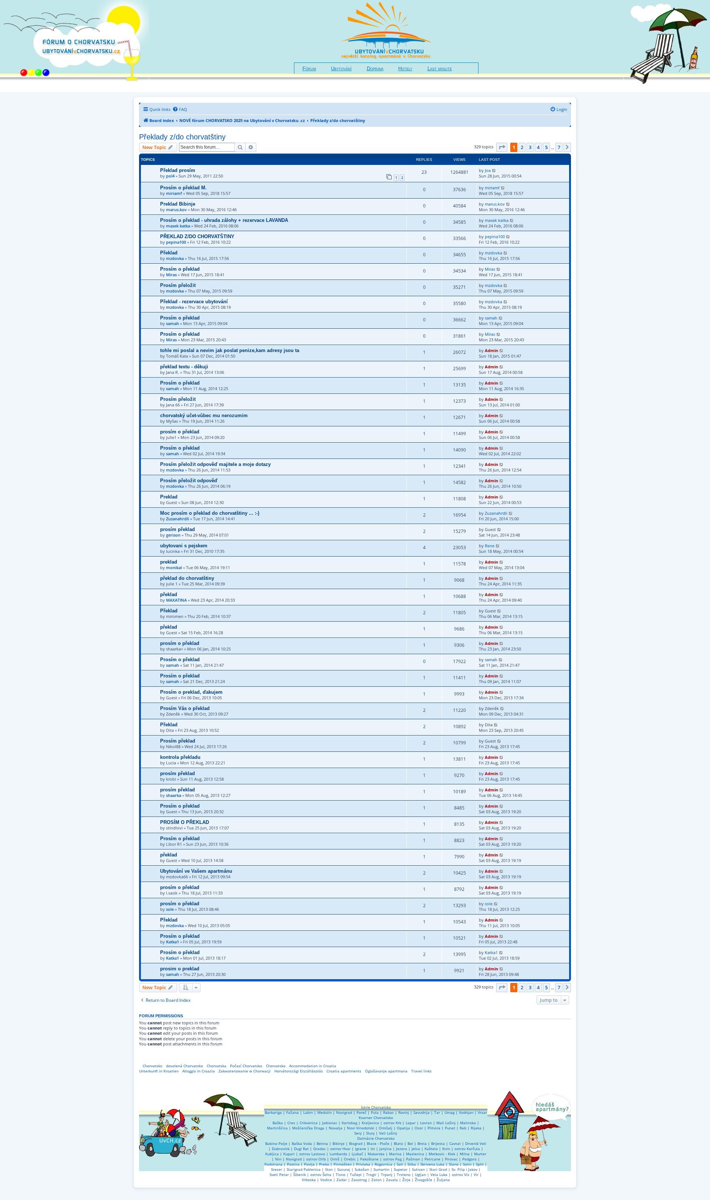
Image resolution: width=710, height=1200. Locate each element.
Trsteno (403, 1174)
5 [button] (546, 147)
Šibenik (299, 1174)
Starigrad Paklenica (304, 1169)
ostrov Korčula (467, 1148)
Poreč (361, 1112)
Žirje (406, 1179)
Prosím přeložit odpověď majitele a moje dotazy (215, 464)
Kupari (289, 1153)
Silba (412, 1164)
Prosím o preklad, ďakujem (191, 692)
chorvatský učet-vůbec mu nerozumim (204, 415)
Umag (449, 1112)
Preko (324, 1164)
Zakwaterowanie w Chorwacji (245, 1071)
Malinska (468, 1122)
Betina (322, 1143)
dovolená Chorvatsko (184, 1065)
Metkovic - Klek (442, 1153)
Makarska (376, 1153)
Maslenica (415, 1153)
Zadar (342, 1179)
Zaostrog (359, 1179)
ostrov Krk (392, 1122)
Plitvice (433, 1127)
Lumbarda (338, 1153)
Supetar (401, 1169)
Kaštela (431, 1148)
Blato (398, 1143)
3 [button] (530, 147)
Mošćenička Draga (308, 1127)
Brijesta (438, 1143)
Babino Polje (276, 1143)
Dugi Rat (301, 1148)
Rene (489, 545)
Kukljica (272, 1153)
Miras (171, 274)
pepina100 (176, 242)
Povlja (309, 1164)
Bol (410, 1143)
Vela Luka (438, 1174)
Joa (488, 170)
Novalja (335, 1127)
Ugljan (420, 1174)
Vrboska (309, 1179)
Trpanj (386, 1174)
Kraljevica (370, 1122)
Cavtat (455, 1143)
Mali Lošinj (446, 1122)
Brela (422, 1143)
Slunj (370, 1133)
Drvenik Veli (475, 1143)
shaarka (173, 795)
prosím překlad (177, 529)
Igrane (360, 1148)
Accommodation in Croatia (312, 1065)
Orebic (350, 1159)
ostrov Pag (392, 1159)
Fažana (292, 1112)
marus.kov (176, 209)
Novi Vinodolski (360, 1127)
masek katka (178, 226)
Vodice (326, 1179)
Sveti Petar (279, 1174)
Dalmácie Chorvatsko (376, 1138)
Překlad (169, 253)
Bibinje (338, 1143)
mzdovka (175, 258)
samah (172, 323)
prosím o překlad (179, 432)
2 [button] (522, 147)
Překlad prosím (177, 170)
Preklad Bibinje (177, 204)
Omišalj (385, 1127)
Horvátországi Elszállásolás (298, 1071)
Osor (419, 1127)
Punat (450, 1127)
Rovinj (403, 1112)
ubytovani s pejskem (183, 545)
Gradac (319, 1148)
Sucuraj (343, 1169)
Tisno (340, 1174)
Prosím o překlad (180, 269)
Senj (358, 1133)
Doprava (375, 68)
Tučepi (356, 1174)
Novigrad (344, 1112)
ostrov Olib (316, 1159)
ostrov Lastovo (312, 1153)
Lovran (426, 1122)
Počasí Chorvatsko (246, 1065)
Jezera (401, 1148)
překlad (168, 594)
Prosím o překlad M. (183, 187)
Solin (467, 1164)
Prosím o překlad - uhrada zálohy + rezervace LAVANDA (224, 220)
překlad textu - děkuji (184, 366)
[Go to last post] (494, 170)
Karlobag (349, 1122)
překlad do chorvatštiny (187, 578)
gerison (173, 535)
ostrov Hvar (340, 1148)
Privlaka (363, 1164)
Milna (465, 1153)
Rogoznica (383, 1164)
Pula (375, 1112)
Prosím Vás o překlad (185, 708)
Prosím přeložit (178, 285)
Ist (373, 1148)
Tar (437, 1112)
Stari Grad (438, 1169)
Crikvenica (309, 1122)
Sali (400, 1164)
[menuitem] (179, 109)
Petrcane (432, 1159)
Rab (463, 1127)
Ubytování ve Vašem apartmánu (196, 871)
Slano (454, 1164)
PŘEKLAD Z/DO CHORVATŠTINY (197, 236)
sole (170, 909)
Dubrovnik (281, 1148)
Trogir (371, 1174)
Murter (480, 1153)
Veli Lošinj (388, 1133)
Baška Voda (302, 1143)
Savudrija (421, 1112)
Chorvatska (216, 1065)
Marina (395, 1153)
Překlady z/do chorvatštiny (182, 137)
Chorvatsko (152, 1065)
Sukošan (362, 1169)
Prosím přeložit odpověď (188, 480)
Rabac (388, 1112)
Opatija (403, 1127)
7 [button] (559, 147)
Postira (293, 1164)
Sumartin (381, 1169)
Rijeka (476, 1127)
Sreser (276, 1169)
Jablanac (329, 1122)
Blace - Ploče (378, 1143)
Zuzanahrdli (177, 518)
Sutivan (418, 1169)
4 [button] (538, 147)
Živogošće (423, 1179)
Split (480, 1164)
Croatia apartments (344, 1071)
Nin (278, 1159)
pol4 (170, 176)
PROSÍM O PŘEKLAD (184, 822)
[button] (501, 147)
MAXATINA (176, 600)
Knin (446, 1148)
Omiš (334, 1159)
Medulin (324, 1112)
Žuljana (443, 1179)
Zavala (392, 1179)
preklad (168, 562)
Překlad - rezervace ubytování (194, 301)
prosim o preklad (179, 968)
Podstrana (273, 1164)
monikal (174, 567)
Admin (491, 350)
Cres (291, 1122)
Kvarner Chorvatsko (376, 1117)
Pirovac (451, 1159)
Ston (329, 1169)
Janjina (385, 1148)
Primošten (343, 1164)
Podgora (469, 1159)
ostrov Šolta (320, 1174)
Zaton (376, 1179)
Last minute (439, 68)
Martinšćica (277, 1127)
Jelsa (416, 1148)
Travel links (421, 1071)
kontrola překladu (180, 757)
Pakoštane (369, 1159)
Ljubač (357, 1153)
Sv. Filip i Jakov (464, 1169)
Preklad (169, 497)
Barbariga (273, 1112)
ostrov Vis (460, 1174)
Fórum (309, 68)
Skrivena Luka (432, 1164)
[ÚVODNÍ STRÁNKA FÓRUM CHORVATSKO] (74, 46)
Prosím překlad (177, 741)
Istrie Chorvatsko (376, 1107)
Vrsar (482, 1112)
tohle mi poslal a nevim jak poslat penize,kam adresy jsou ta (229, 350)
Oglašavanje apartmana (386, 1071)
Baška (278, 1122)
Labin (308, 1112)
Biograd (355, 1143)
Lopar (411, 1122)
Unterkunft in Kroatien (159, 1071)
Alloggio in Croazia (198, 1071)
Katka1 (172, 941)
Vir (476, 1174)
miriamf (174, 193)
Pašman (413, 1159)
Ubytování (341, 68)
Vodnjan (466, 1112)
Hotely (405, 68)
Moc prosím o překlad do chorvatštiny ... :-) (209, 513)
